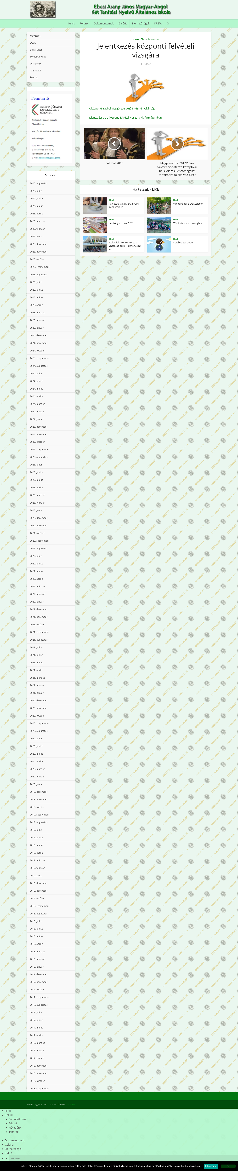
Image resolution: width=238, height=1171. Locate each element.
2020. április (36, 761)
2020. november (38, 708)
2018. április (36, 943)
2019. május (36, 845)
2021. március (37, 677)
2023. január (37, 510)
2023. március (37, 495)
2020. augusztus (39, 730)
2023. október (37, 441)
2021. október (37, 624)
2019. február (37, 867)
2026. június (36, 198)
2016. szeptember (39, 1088)
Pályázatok (35, 70)
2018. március (37, 951)
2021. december (38, 609)
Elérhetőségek (140, 23)
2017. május (36, 1027)
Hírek (71, 23)
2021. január (37, 692)
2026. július (36, 190)
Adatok (13, 1123)
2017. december (38, 974)
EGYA (33, 42)
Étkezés (34, 77)
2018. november (38, 890)
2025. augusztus (39, 274)
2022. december (38, 517)
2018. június (36, 928)
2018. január (37, 966)
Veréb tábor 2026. (183, 242)
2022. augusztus (39, 548)
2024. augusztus (39, 365)
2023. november (38, 434)
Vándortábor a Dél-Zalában (188, 203)
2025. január (37, 327)
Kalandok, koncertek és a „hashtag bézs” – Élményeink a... (125, 246)
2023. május (36, 479)
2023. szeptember (39, 449)
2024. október (37, 350)
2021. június (36, 654)
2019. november (38, 799)
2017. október (37, 989)
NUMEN (71, 1104)
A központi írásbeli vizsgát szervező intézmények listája (122, 108)
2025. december (38, 244)
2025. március (37, 312)
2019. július (36, 829)
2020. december (38, 700)
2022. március (37, 586)
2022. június (36, 563)
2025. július (36, 282)
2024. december (38, 335)
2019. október (37, 807)
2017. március (37, 1042)
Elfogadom (210, 1166)
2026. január (37, 236)
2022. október (37, 533)
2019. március (37, 860)
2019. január (37, 875)
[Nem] (228, 1166)
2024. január (37, 419)
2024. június (36, 381)
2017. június (36, 1020)
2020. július (36, 738)
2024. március (37, 403)
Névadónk (15, 1127)
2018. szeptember (39, 905)
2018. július (36, 921)
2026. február (37, 228)
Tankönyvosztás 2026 (121, 223)
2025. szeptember (39, 266)
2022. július (36, 555)
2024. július (36, 373)
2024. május (36, 388)
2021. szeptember (39, 632)
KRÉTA (158, 23)
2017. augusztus (39, 1004)
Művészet (35, 35)
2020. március (37, 768)
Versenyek (35, 63)
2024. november (38, 342)
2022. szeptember (39, 540)
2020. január (37, 784)
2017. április (36, 1035)
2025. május (36, 297)
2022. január (37, 601)
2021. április (36, 670)
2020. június (36, 746)
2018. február (37, 959)
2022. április (36, 578)
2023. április (36, 487)
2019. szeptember (39, 814)
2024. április (36, 396)
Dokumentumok (104, 23)
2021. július (36, 647)
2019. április (36, 852)
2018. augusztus (39, 913)
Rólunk (84, 23)
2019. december (38, 791)
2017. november (38, 981)
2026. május (36, 205)
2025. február (37, 320)
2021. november (38, 616)
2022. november (38, 525)
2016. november (38, 1073)
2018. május (36, 936)
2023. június (36, 472)
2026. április (36, 213)
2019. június (36, 837)
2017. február (37, 1050)
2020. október (37, 715)
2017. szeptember (39, 997)
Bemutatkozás (17, 1119)
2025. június (36, 289)
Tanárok (13, 1132)
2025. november (38, 251)
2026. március (37, 221)
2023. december (38, 426)
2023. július (36, 464)
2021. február (37, 685)
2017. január (37, 1058)
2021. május (36, 662)
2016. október (37, 1080)
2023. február (37, 502)
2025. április (36, 304)
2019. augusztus (39, 822)
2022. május (36, 571)
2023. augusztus (39, 457)
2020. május (36, 753)
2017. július (36, 1012)
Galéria (123, 23)
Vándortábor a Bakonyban (188, 223)
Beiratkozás (36, 49)
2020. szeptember (39, 723)
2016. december (38, 1065)
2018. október (37, 898)
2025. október (37, 259)
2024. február (37, 411)
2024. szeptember (39, 358)
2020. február (37, 776)
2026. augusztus (39, 183)
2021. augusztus (39, 639)
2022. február (37, 594)
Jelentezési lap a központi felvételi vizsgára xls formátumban (125, 117)
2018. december (38, 883)
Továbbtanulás (38, 56)
